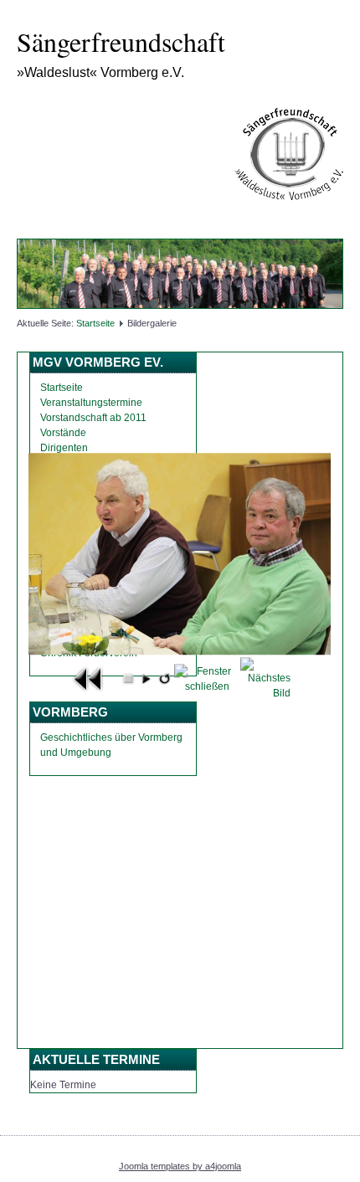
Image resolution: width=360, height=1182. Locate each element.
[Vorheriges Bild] (89, 678)
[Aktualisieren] (164, 678)
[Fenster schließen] (207, 678)
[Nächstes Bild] (265, 678)
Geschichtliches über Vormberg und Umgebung (111, 745)
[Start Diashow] (146, 678)
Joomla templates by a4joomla (180, 1166)
